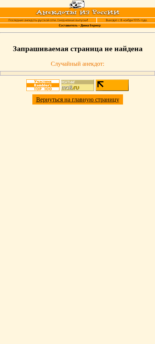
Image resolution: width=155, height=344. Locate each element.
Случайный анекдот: (77, 64)
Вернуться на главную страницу (77, 99)
